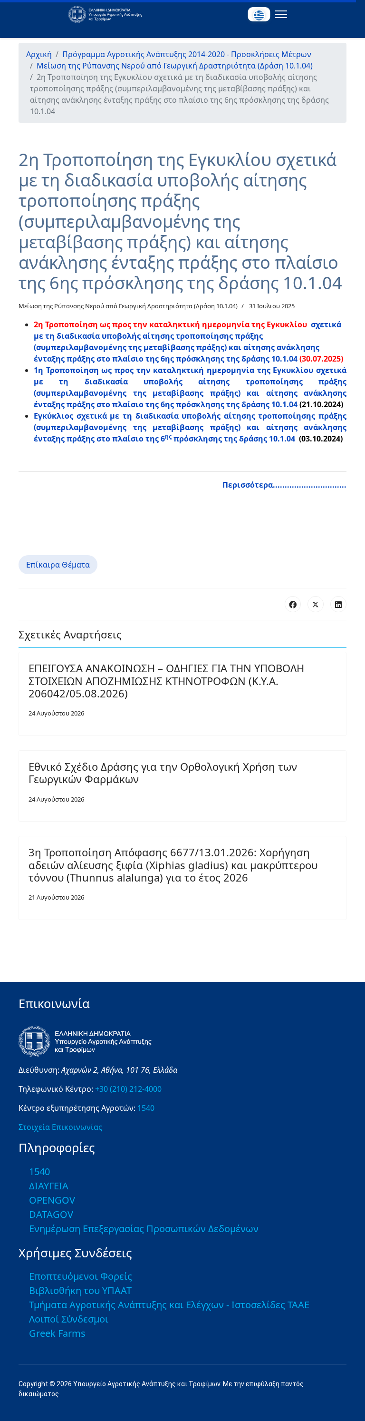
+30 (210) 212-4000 (128, 1089)
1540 (145, 1108)
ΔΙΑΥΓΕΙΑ (48, 1185)
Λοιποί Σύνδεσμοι (68, 1319)
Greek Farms (57, 1333)
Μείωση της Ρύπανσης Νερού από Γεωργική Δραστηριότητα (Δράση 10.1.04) (128, 306)
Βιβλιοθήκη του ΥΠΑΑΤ (80, 1290)
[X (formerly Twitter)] (315, 604)
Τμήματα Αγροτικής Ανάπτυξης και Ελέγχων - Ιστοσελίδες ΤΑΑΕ (169, 1304)
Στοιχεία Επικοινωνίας (60, 1127)
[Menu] (279, 14)
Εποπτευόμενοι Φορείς (80, 1276)
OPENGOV (52, 1200)
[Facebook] (293, 604)
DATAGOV (51, 1214)
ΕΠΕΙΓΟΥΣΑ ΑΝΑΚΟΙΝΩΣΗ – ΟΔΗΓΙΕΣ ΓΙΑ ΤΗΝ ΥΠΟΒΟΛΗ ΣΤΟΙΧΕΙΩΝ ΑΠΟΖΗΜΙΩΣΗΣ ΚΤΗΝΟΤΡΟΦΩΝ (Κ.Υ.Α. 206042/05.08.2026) (166, 680)
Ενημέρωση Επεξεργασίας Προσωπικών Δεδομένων (144, 1228)
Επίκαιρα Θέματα (58, 564)
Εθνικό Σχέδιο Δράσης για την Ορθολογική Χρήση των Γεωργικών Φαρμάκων (163, 772)
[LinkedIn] (338, 604)
